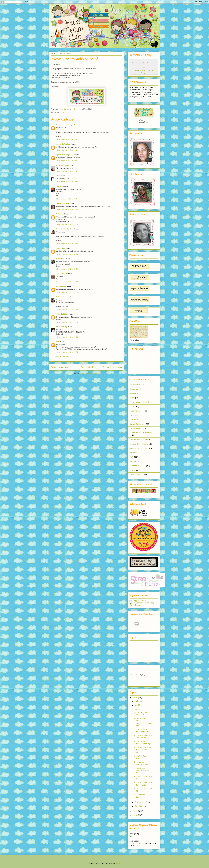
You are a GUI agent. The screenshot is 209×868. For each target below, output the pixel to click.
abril (138, 705)
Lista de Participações (141, 433)
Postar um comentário (61, 357)
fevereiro (140, 802)
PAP (131, 457)
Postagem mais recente (61, 367)
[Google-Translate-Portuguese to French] (136, 64)
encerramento (136, 411)
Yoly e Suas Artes (63, 203)
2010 (135, 815)
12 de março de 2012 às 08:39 (67, 269)
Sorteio (133, 461)
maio (137, 701)
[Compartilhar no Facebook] (89, 109)
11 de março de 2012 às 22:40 (67, 244)
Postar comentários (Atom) (89, 373)
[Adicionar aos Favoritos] (137, 629)
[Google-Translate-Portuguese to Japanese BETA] (148, 64)
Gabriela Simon (62, 314)
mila (58, 342)
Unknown (59, 214)
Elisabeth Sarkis (62, 165)
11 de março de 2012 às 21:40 (67, 182)
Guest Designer (137, 424)
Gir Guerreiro (61, 286)
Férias (133, 420)
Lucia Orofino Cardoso (64, 229)
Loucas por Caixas (139, 440)
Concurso (134, 389)
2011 (135, 811)
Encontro (134, 415)
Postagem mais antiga (112, 367)
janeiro (139, 806)
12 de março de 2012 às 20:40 (67, 337)
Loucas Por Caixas (139, 444)
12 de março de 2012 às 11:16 (67, 292)
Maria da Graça (62, 327)
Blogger (118, 863)
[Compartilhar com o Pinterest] (91, 109)
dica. (132, 407)
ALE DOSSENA (62, 274)
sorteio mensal (137, 466)
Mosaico (133, 453)
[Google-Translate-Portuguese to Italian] (144, 64)
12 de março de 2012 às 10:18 (67, 282)
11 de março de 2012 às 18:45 (67, 140)
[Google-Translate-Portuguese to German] (140, 64)
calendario (135, 385)
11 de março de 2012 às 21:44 (67, 199)
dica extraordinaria (140, 402)
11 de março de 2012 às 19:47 (67, 161)
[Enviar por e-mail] (82, 109)
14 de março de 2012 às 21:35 (67, 352)
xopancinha (60, 248)
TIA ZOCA (60, 186)
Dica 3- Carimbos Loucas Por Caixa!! (143, 750)
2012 (135, 698)
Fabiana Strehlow (62, 297)
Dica (132, 398)
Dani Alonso (61, 259)
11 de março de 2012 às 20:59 (67, 171)
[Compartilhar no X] (86, 109)
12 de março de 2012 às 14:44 (67, 309)
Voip (144, 495)
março (138, 709)
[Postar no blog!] (84, 109)
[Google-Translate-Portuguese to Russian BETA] (155, 64)
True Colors (136, 475)
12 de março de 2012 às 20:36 (67, 322)
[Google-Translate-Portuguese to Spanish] (144, 68)
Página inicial (87, 367)
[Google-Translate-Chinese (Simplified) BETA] (132, 64)
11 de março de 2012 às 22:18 (67, 224)
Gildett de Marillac (63, 144)
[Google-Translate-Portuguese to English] (151, 64)
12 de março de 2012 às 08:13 (67, 254)
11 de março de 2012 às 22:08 (67, 209)
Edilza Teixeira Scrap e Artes (67, 125)
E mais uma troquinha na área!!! (141, 770)
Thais (58, 176)
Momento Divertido (139, 448)
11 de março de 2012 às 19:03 (67, 150)
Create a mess (137, 843)
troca (62, 112)
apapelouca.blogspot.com (66, 155)
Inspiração (135, 429)
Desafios (134, 393)
